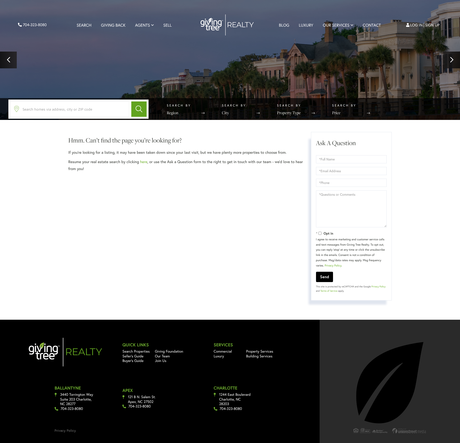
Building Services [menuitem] (259, 356)
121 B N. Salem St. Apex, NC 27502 (142, 399)
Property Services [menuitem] (259, 351)
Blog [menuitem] (284, 25)
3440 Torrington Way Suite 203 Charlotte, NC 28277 (76, 399)
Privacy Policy (333, 265)
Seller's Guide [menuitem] (133, 356)
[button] (8, 60)
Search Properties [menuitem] (136, 351)
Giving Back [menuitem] (113, 25)
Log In (416, 25)
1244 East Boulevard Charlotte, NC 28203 (235, 399)
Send (324, 276)
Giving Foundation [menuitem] (169, 351)
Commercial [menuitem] (223, 351)
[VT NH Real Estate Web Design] (409, 430)
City (225, 113)
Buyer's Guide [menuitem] (133, 360)
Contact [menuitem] (372, 25)
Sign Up (432, 25)
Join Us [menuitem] (161, 360)
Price (336, 113)
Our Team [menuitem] (162, 356)
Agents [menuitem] (142, 25)
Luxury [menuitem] (306, 25)
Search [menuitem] (84, 25)
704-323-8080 (34, 24)
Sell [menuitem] (167, 25)
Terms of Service (328, 290)
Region (172, 113)
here (143, 161)
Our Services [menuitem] (336, 25)
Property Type (289, 113)
